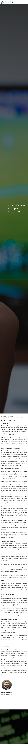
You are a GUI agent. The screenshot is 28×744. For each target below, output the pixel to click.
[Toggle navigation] (25, 2)
